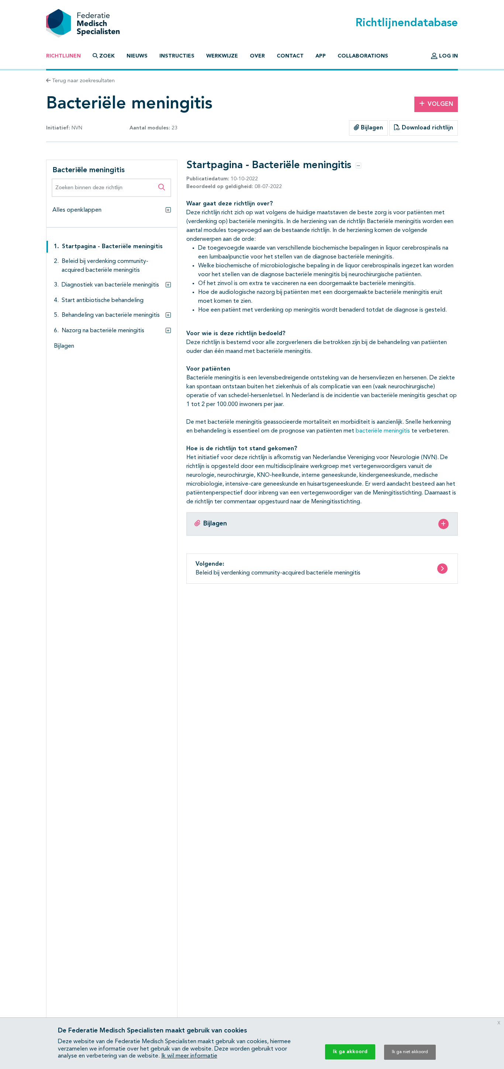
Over (257, 56)
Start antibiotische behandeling (103, 300)
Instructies (176, 56)
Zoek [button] (107, 56)
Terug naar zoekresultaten (83, 80)
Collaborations (363, 56)
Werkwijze (222, 56)
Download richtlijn (426, 128)
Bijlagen (371, 128)
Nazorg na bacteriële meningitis (103, 331)
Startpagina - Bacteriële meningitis (112, 247)
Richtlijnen (63, 56)
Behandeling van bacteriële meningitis (111, 315)
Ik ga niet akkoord (410, 1052)
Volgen (440, 104)
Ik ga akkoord (350, 1051)
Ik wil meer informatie (189, 1056)
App (320, 56)
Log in (448, 56)
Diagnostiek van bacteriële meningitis (110, 285)
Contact (290, 56)
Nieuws (137, 56)
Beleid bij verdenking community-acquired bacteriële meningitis (105, 265)
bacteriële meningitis (383, 431)
